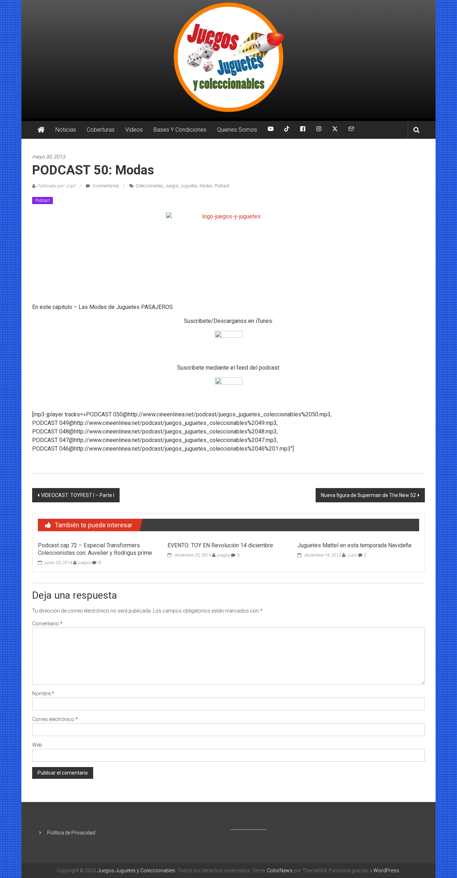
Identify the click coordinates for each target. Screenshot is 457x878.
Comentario (47, 623)
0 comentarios (105, 185)
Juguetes (189, 185)
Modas (206, 185)
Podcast (222, 185)
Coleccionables (149, 185)
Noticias (65, 129)
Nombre (43, 693)
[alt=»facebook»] (303, 130)
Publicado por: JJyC (56, 185)
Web (37, 745)
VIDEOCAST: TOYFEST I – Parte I (77, 495)
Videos (134, 129)
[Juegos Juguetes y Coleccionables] (228, 59)
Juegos (172, 185)
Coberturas (101, 129)
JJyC (352, 555)
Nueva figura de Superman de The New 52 (368, 495)
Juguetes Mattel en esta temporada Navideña (354, 545)
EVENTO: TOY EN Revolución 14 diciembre (220, 545)
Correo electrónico (55, 719)
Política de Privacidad (71, 833)
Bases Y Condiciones (180, 129)
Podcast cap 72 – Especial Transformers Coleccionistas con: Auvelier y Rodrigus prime (95, 549)
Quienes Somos (237, 129)
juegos (84, 562)
